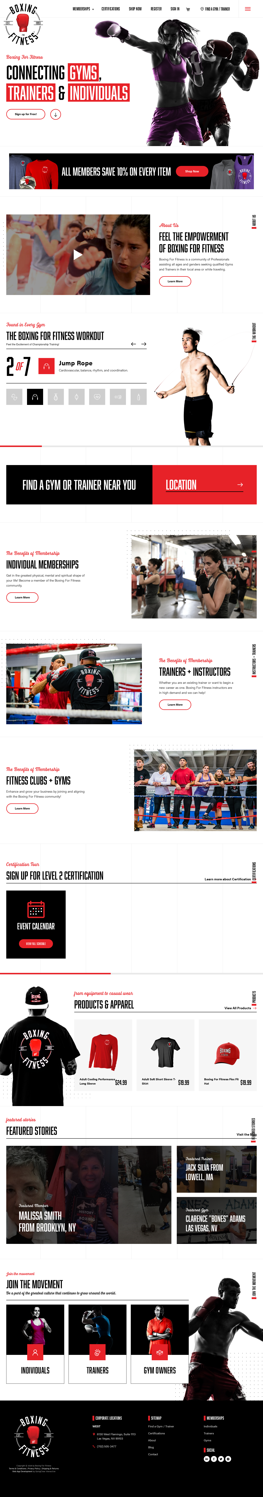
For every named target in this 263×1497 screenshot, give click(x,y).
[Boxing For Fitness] (23, 24)
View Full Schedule (36, 943)
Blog (151, 1447)
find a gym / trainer (217, 8)
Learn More (175, 281)
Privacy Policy (34, 1468)
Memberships (82, 8)
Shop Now (135, 8)
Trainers (209, 1433)
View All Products (238, 1008)
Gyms (207, 1440)
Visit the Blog (247, 1134)
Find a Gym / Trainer (161, 1426)
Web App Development (22, 1471)
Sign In (175, 8)
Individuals (210, 1426)
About (152, 1440)
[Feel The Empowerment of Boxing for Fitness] (78, 254)
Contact (153, 1454)
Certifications (111, 8)
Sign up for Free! (26, 114)
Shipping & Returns (50, 1468)
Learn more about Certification (228, 879)
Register (156, 8)
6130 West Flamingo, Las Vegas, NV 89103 (116, 1436)
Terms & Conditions (17, 1468)
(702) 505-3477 (106, 1446)
